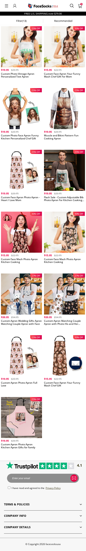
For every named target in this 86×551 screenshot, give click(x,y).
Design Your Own (22, 81)
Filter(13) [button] (21, 21)
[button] (6, 6)
